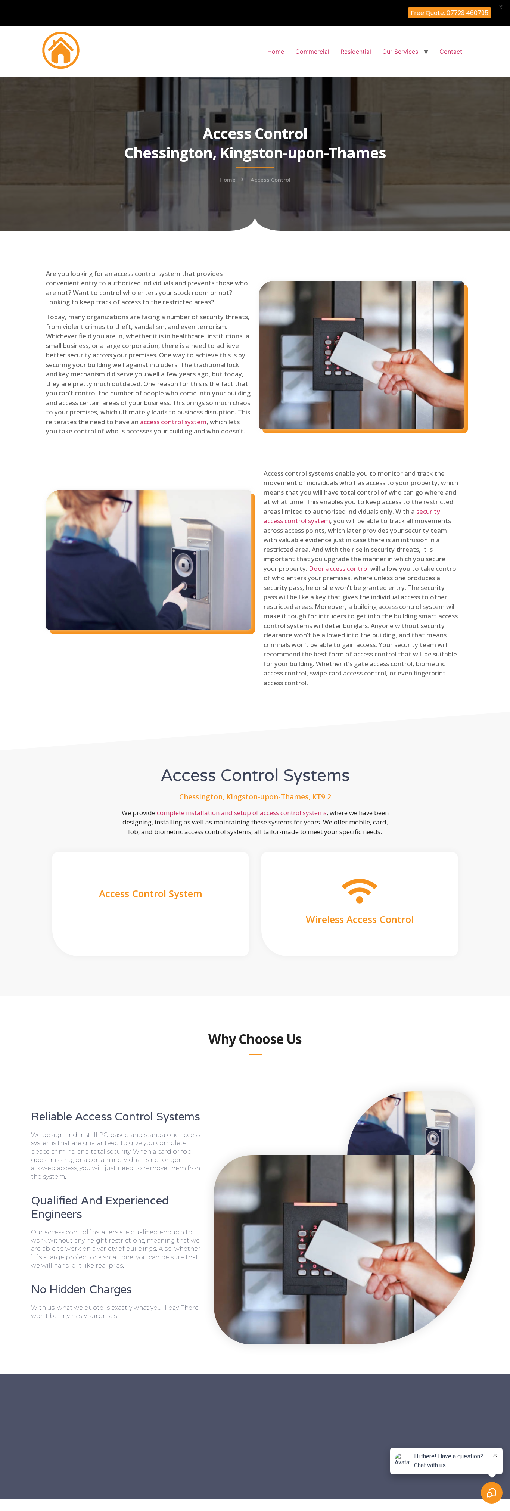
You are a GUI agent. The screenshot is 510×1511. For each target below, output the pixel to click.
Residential (355, 51)
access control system (173, 421)
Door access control (339, 568)
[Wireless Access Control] (360, 891)
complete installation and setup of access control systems (242, 812)
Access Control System (150, 893)
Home (275, 51)
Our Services (400, 51)
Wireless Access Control (360, 919)
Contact (450, 51)
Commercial (312, 51)
